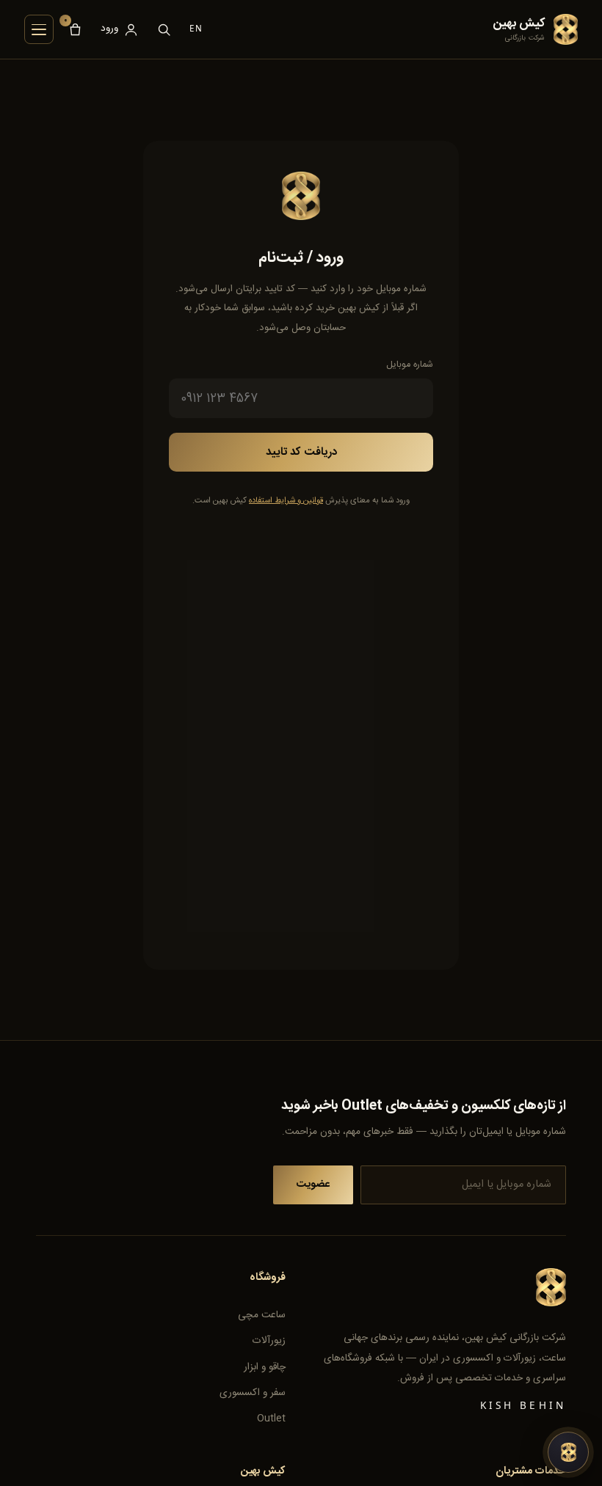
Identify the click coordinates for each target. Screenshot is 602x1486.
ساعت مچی (262, 1315)
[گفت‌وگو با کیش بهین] (568, 1452)
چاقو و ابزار (265, 1367)
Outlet (271, 1418)
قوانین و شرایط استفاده (286, 501)
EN (196, 28)
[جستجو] (164, 29)
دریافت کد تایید (301, 452)
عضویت (313, 1184)
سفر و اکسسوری (253, 1393)
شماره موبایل (409, 365)
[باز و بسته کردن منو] (39, 29)
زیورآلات (269, 1341)
